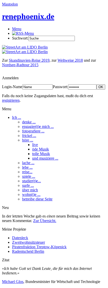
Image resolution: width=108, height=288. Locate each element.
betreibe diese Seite (37, 199)
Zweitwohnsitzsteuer (28, 242)
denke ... (29, 122)
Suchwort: (20, 38)
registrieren (11, 100)
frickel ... (29, 135)
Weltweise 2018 (70, 60)
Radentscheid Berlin (28, 251)
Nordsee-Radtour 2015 (20, 65)
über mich (30, 190)
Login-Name (12, 87)
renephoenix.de (28, 16)
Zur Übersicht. (44, 221)
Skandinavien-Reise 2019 (29, 60)
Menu (16, 29)
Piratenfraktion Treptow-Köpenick (39, 247)
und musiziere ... (45, 158)
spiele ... (28, 176)
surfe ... (28, 185)
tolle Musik (41, 154)
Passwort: (60, 87)
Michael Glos (12, 281)
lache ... (28, 163)
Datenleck (20, 238)
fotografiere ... (33, 131)
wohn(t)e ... (31, 194)
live (35, 144)
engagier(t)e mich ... (38, 126)
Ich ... (16, 117)
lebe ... (27, 167)
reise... (27, 172)
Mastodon (10, 4)
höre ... (27, 140)
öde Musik (40, 149)
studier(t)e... (31, 181)
